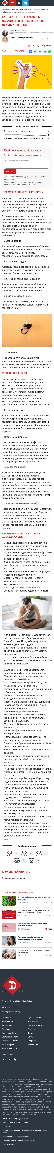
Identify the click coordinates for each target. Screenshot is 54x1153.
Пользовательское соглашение (15, 1123)
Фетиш (31, 1033)
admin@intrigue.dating (11, 1012)
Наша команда (8, 1144)
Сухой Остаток (34, 1017)
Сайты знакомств (10, 1037)
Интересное (7, 1025)
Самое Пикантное (36, 1025)
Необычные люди (10, 1041)
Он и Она (6, 1029)
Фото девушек (8, 1044)
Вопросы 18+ (34, 1041)
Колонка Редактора (10, 1048)
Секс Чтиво (33, 1029)
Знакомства (7, 1021)
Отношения (7, 1017)
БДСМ (30, 1037)
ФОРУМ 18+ (33, 1044)
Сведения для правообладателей (15, 1137)
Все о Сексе (33, 1021)
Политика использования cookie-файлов (18, 1140)
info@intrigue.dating (10, 1007)
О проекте (6, 1126)
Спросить (9, 171)
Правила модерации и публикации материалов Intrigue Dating (24, 1131)
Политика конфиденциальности (15, 1119)
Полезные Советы (10, 1033)
